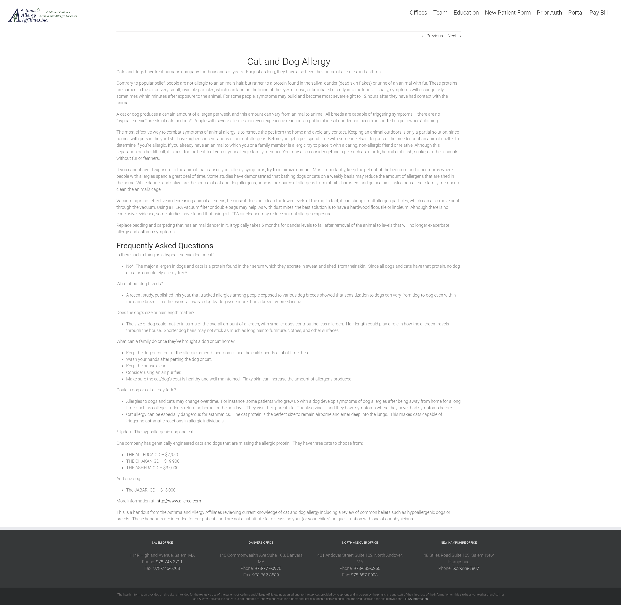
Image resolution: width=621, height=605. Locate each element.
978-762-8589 (265, 574)
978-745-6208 (166, 568)
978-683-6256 (367, 568)
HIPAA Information (416, 599)
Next (452, 35)
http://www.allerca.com (178, 500)
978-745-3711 (169, 561)
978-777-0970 (268, 568)
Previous (434, 35)
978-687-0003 (364, 574)
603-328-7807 (465, 568)
